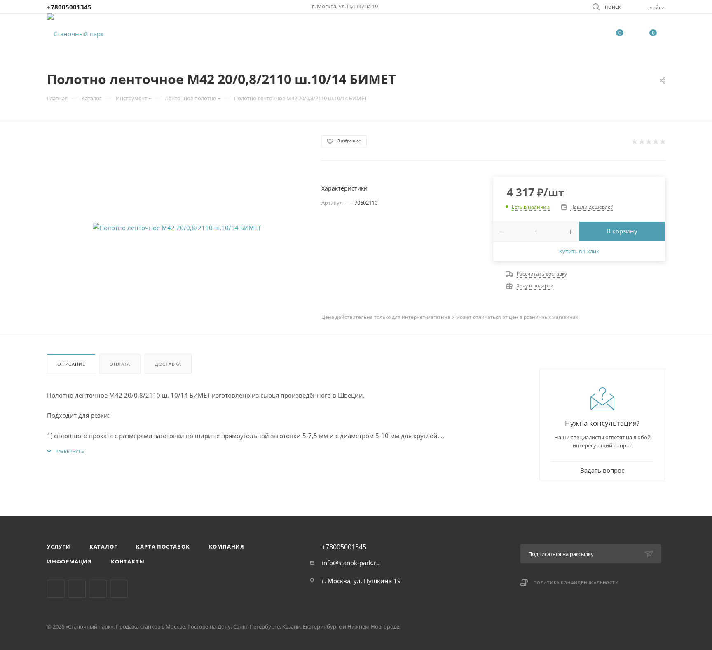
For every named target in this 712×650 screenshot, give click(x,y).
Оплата (120, 364)
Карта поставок (163, 546)
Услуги (58, 546)
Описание (71, 364)
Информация (69, 561)
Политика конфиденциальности (576, 582)
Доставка (168, 364)
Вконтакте (56, 589)
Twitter (98, 589)
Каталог (103, 546)
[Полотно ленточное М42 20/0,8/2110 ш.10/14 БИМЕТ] (176, 227)
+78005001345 (69, 7)
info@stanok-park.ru (351, 562)
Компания (226, 546)
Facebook (77, 589)
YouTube (119, 589)
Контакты (127, 561)
